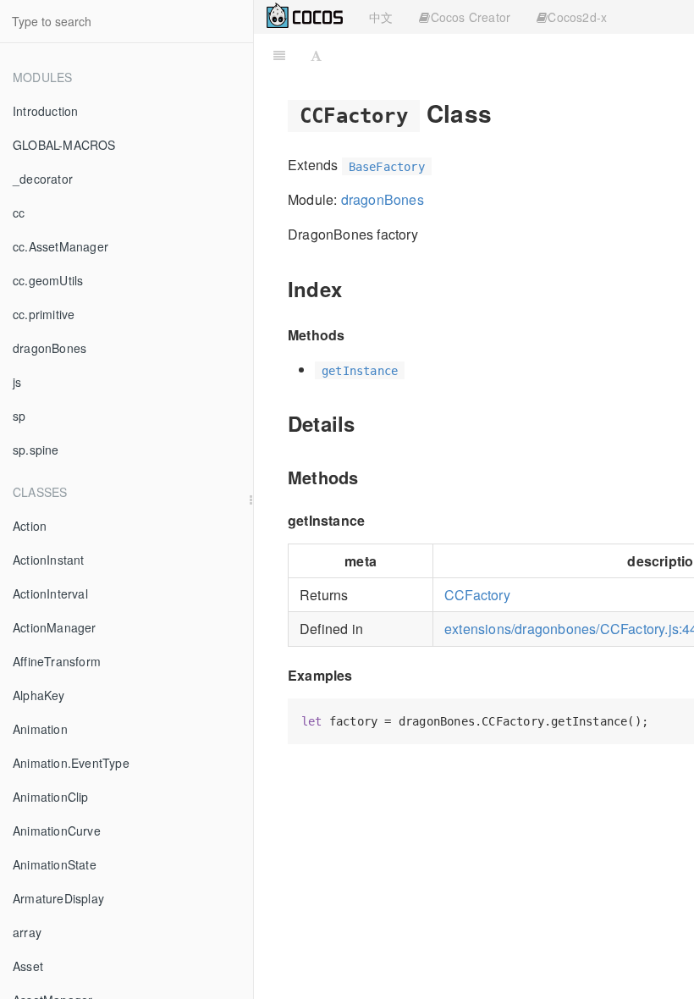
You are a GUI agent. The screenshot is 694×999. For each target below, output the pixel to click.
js (17, 381)
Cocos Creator (471, 16)
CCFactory (477, 594)
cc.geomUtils (48, 280)
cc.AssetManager (60, 246)
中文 (381, 16)
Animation (40, 728)
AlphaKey (39, 695)
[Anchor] (504, 112)
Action (30, 525)
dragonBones (49, 347)
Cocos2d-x (577, 16)
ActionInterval (50, 593)
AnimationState (54, 864)
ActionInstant (49, 559)
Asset (28, 966)
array (27, 932)
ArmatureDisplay (58, 898)
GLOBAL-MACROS (64, 144)
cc (19, 212)
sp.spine (36, 449)
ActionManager (54, 627)
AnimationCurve (57, 830)
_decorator (43, 178)
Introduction (45, 110)
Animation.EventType (71, 762)
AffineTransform (57, 661)
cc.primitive (43, 314)
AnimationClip (51, 796)
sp (19, 415)
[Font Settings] (316, 55)
